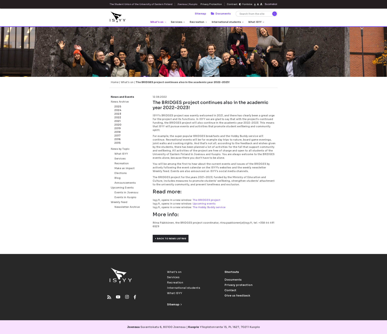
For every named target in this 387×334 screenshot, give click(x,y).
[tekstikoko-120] (261, 4)
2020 (117, 124)
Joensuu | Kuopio (187, 4)
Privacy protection (238, 285)
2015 (117, 142)
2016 (117, 139)
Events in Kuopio (125, 197)
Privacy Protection (211, 4)
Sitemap (200, 13)
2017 (117, 135)
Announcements (125, 182)
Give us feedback (237, 295)
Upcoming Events (122, 187)
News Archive (120, 101)
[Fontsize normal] (255, 4)
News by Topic (120, 149)
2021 (117, 121)
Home (115, 82)
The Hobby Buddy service (209, 207)
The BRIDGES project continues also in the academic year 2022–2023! (183, 82)
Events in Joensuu (126, 192)
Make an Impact (124, 168)
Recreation (197, 22)
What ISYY (255, 22)
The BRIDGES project (206, 200)
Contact (230, 290)
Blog (117, 178)
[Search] (274, 13)
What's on (157, 22)
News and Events (122, 96)
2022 (117, 117)
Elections (120, 173)
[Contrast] (240, 4)
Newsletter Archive (127, 207)
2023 (117, 113)
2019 (117, 128)
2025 (117, 106)
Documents (223, 13)
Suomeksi (271, 4)
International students (226, 22)
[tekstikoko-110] (258, 4)
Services (176, 22)
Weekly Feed (119, 202)
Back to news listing (171, 238)
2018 (117, 132)
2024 (117, 110)
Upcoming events (204, 203)
